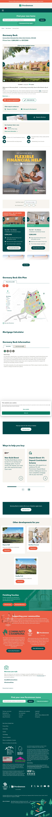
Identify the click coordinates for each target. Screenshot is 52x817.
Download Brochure (20, 604)
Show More (26, 265)
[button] (6, 64)
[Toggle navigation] (3, 10)
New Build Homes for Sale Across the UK (19, 801)
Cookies (4, 731)
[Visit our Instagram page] (41, 786)
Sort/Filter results (20, 202)
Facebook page (40, 675)
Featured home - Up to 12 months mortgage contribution (12, 214)
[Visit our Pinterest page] (48, 786)
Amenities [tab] (8, 346)
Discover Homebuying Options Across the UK (20, 802)
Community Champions (14, 651)
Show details (26, 409)
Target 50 (37, 713)
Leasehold (37, 711)
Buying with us (6, 713)
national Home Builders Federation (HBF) (34, 766)
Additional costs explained (24, 711)
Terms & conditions (7, 737)
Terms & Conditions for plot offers (10, 743)
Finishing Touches (6, 715)
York (40, 91)
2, (26, 205)
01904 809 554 (30, 100)
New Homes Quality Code (8, 723)
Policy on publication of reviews (9, 740)
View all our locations (42, 701)
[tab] (5, 351)
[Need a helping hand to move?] (24, 172)
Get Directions (19, 346)
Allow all (26, 413)
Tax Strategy (5, 734)
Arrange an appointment (13, 100)
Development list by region (26, 23)
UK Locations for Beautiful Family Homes (38, 801)
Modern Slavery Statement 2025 (42, 715)
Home (3, 28)
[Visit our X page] (35, 786)
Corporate (21, 715)
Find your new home (7, 711)
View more (7, 550)
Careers (20, 717)
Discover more (26, 429)
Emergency (37, 717)
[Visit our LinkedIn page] (38, 786)
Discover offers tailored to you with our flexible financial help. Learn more (26, 1)
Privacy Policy (5, 726)
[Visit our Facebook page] (31, 786)
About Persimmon (6, 717)
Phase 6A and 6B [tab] (10, 282)
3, (31, 205)
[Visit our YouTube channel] (45, 786)
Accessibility (5, 729)
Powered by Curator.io (8, 688)
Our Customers (22, 713)
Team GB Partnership (38, 648)
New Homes (8, 28)
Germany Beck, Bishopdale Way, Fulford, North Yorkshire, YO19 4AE (19, 38)
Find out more (7, 604)
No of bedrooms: (19, 205)
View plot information (14, 248)
